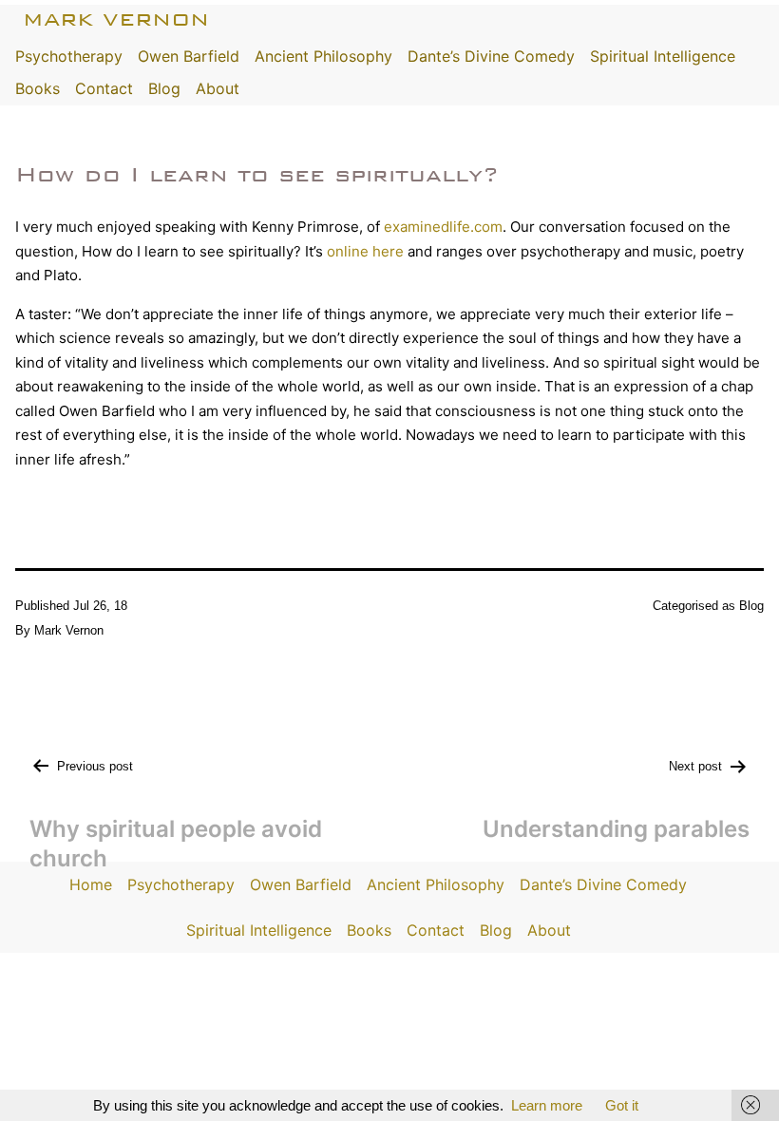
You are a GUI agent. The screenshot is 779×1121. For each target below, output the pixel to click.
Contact (104, 88)
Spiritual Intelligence (662, 56)
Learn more (546, 1105)
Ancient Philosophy (323, 56)
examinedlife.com (443, 227)
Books (37, 88)
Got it (621, 1105)
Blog (164, 88)
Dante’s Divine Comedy (491, 56)
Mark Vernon (116, 19)
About (217, 88)
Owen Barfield (188, 56)
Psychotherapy (69, 56)
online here (365, 251)
